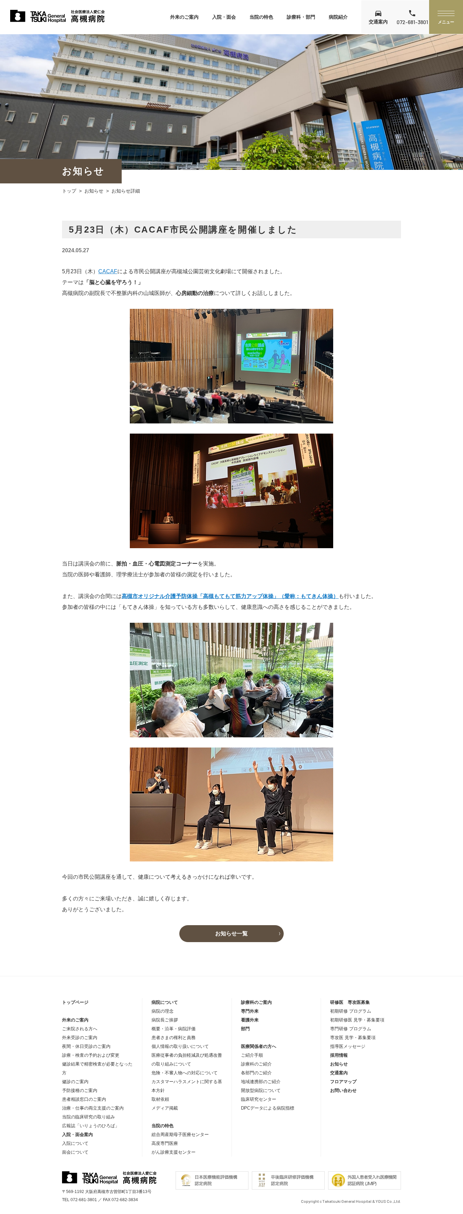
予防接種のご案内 (79, 1090)
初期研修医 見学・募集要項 (357, 1019)
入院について (75, 1143)
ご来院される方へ (79, 1028)
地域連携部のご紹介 (261, 1081)
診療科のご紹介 (256, 1064)
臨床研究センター (258, 1099)
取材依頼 (160, 1099)
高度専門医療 (165, 1143)
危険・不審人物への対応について (185, 1072)
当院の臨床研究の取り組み (88, 1116)
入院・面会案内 (77, 1134)
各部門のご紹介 (256, 1072)
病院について (165, 1002)
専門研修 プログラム (350, 1028)
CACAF (107, 271)
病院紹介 (338, 17)
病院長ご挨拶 (165, 1019)
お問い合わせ (343, 1090)
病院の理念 (163, 1011)
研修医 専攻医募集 (350, 1002)
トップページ (75, 1002)
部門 (245, 1028)
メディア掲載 (165, 1108)
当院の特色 (261, 17)
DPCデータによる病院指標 (267, 1108)
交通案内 (339, 1072)
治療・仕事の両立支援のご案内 (93, 1108)
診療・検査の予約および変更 (90, 1055)
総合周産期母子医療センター (180, 1134)
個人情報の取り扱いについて (180, 1046)
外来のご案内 (184, 17)
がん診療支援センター (174, 1152)
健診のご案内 (75, 1081)
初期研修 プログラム (350, 1011)
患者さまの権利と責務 (174, 1037)
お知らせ (93, 191)
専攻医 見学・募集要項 (353, 1037)
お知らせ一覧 (231, 933)
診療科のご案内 (256, 1002)
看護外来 (250, 1019)
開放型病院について (261, 1090)
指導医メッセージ (347, 1046)
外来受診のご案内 (79, 1037)
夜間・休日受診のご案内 (86, 1046)
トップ (69, 191)
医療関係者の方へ (258, 1046)
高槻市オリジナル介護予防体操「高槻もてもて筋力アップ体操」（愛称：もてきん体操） (230, 596)
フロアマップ (343, 1081)
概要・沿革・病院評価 (174, 1028)
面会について (75, 1152)
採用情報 (339, 1055)
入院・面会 (224, 17)
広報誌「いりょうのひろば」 (90, 1125)
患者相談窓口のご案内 (84, 1099)
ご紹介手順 (252, 1055)
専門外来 (250, 1011)
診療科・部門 (301, 17)
